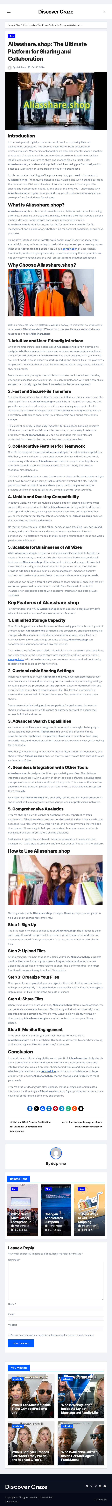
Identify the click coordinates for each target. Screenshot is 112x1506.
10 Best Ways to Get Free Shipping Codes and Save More (88, 1222)
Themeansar (11, 1501)
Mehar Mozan (22, 1225)
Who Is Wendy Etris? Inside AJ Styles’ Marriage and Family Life (79, 1409)
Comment (14, 1259)
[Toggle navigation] (9, 11)
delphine (21, 67)
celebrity (17, 1379)
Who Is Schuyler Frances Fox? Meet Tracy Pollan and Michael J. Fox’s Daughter (30, 1457)
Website (12, 1324)
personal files (48, 1071)
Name (12, 1304)
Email (12, 1314)
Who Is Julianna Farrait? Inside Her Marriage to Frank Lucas (79, 1456)
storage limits (16, 659)
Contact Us (101, 1499)
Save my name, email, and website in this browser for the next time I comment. (52, 1335)
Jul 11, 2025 (87, 1230)
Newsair (44, 1497)
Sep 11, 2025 (54, 1230)
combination (70, 248)
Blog (11, 36)
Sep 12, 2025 (21, 1230)
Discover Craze (56, 12)
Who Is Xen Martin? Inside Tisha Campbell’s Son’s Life (31, 1409)
